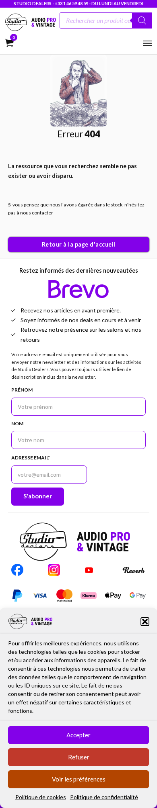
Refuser (78, 757)
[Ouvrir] (147, 43)
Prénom (22, 390)
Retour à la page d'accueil (79, 244)
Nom (17, 423)
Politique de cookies (40, 797)
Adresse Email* (30, 458)
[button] (145, 622)
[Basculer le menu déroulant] (103, 298)
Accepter (78, 735)
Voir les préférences (78, 779)
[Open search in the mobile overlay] (106, 22)
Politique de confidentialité (104, 797)
